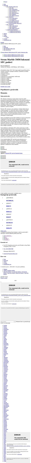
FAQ (7, 37)
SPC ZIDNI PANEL (14, 13)
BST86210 (9, 222)
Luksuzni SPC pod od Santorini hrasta (13, 153)
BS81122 (9, 211)
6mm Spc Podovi (20, 273)
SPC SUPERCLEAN (14, 10)
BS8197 (8, 217)
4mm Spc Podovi (7, 271)
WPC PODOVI (10, 24)
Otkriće (5, 33)
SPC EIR (11, 8)
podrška (5, 36)
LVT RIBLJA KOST (14, 20)
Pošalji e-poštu (4, 278)
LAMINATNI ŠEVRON (15, 32)
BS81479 (9, 228)
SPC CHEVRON (13, 9)
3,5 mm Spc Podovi (16, 271)
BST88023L (10, 200)
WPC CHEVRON (13, 26)
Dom (4, 4)
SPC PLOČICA (13, 11)
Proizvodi (5, 5)
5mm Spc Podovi (11, 273)
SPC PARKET (12, 14)
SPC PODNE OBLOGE (12, 6)
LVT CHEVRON (13, 18)
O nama (5, 38)
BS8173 (8, 206)
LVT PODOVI (9, 17)
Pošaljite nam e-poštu (5, 86)
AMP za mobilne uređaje (9, 270)
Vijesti (4, 34)
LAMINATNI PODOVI (12, 29)
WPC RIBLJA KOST (14, 28)
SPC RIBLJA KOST (14, 15)
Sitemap (5, 269)
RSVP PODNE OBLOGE (12, 22)
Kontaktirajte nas (7, 40)
